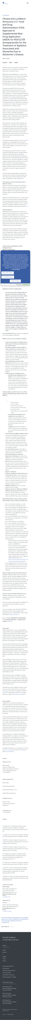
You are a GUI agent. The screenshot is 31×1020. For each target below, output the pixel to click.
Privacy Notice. (16, 269)
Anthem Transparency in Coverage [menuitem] (9, 977)
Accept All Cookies (8, 277)
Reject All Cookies (8, 273)
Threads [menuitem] (4, 958)
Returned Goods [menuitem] (6, 968)
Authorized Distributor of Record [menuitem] (9, 970)
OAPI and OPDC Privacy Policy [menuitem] (8, 974)
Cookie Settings (15, 281)
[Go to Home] (5, 3)
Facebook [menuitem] (4, 952)
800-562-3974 (8, 996)
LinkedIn (16, 62)
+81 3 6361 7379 (6, 897)
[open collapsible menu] (27, 3)
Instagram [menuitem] (4, 956)
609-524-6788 (8, 990)
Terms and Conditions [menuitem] (7, 972)
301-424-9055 (8, 1003)
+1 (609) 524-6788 (7, 911)
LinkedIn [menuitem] (4, 950)
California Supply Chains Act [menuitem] (8, 966)
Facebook (5, 62)
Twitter (10, 62)
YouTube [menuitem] (4, 960)
